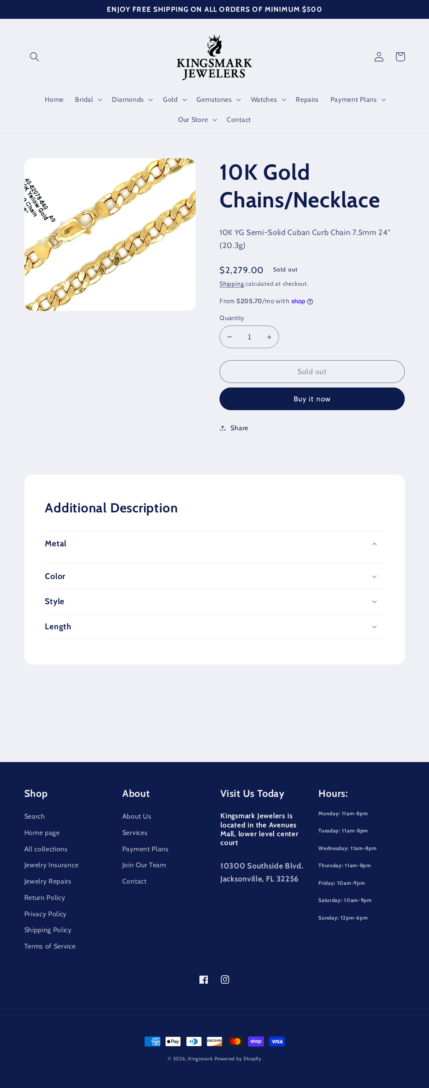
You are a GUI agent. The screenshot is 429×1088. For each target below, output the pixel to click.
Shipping (232, 283)
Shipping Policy (48, 929)
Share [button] (239, 428)
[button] (35, 56)
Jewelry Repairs (48, 881)
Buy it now (312, 398)
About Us (137, 816)
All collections (46, 849)
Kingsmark (200, 1059)
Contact (134, 881)
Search (34, 816)
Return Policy (44, 897)
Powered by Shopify (238, 1059)
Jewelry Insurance (51, 865)
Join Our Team (144, 865)
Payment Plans (145, 849)
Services (135, 832)
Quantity (232, 318)
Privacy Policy (45, 914)
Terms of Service (50, 946)
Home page (42, 832)
